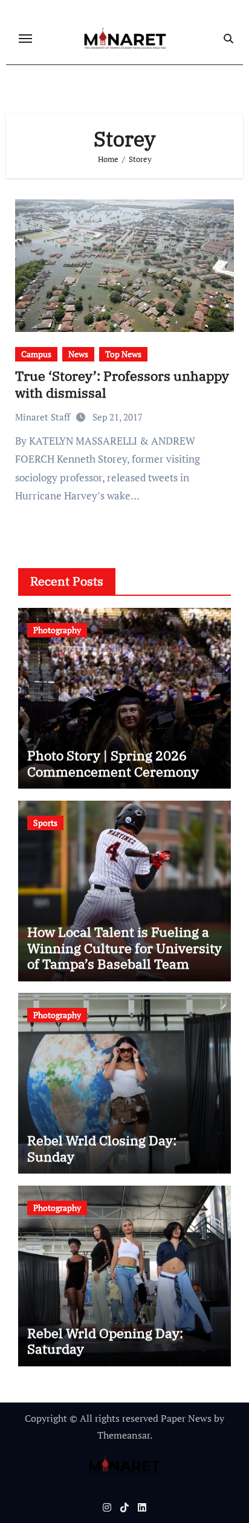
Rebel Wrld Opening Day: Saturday (105, 1340)
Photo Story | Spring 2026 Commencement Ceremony (113, 763)
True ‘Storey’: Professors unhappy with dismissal (122, 384)
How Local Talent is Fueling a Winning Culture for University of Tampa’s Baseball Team (124, 947)
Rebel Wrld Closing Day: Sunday (101, 1148)
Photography (57, 630)
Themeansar (123, 1435)
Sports (45, 822)
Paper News (186, 1418)
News (78, 354)
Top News (123, 354)
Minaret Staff (44, 417)
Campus (36, 354)
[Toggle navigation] (25, 38)
